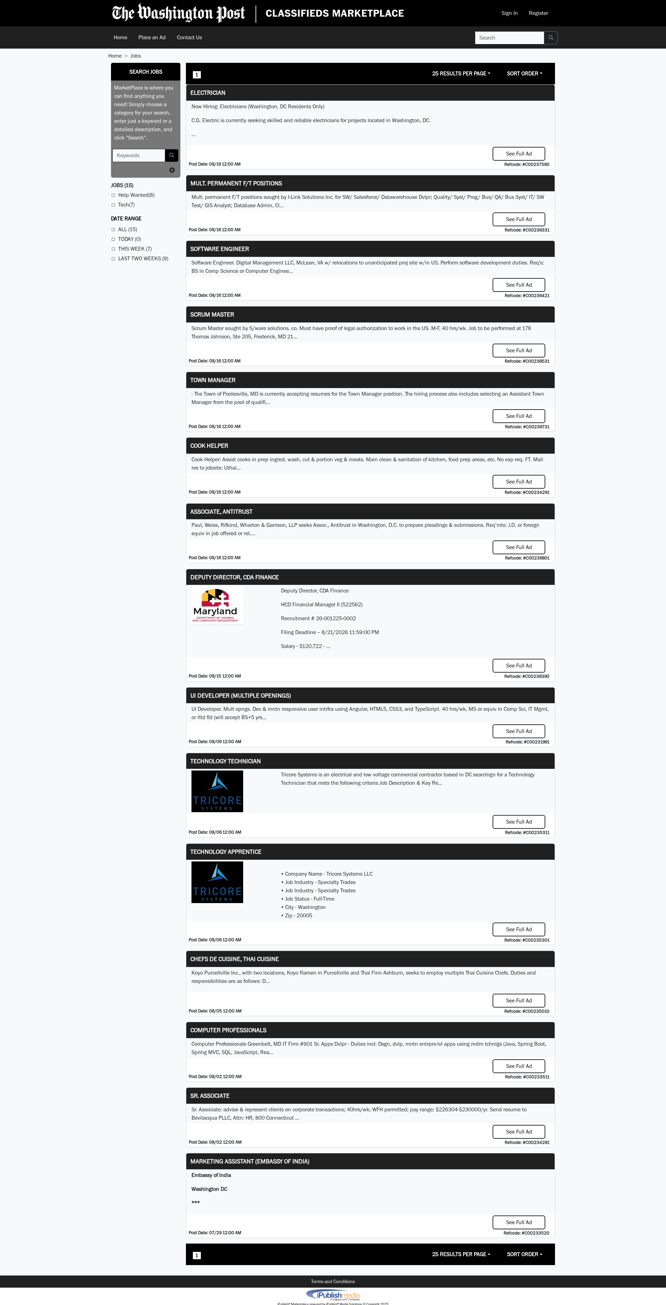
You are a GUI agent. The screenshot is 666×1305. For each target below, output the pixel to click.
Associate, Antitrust (221, 511)
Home (120, 37)
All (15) (127, 229)
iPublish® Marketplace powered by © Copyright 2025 (333, 1295)
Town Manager (213, 380)
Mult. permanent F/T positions (236, 183)
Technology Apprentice (226, 851)
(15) (122, 185)
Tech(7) (126, 204)
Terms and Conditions (333, 1281)
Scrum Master (212, 314)
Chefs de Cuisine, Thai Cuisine (234, 958)
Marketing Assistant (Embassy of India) (249, 1161)
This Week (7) (135, 248)
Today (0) (129, 239)
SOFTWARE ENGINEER (219, 248)
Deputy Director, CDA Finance (234, 577)
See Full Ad (519, 153)
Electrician (207, 92)
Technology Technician (225, 761)
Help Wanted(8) (136, 195)
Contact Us (189, 37)
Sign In (510, 13)
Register (538, 13)
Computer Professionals (228, 1030)
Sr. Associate (210, 1095)
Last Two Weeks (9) (143, 258)
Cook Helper (209, 445)
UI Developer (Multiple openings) (240, 695)
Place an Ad (152, 37)
